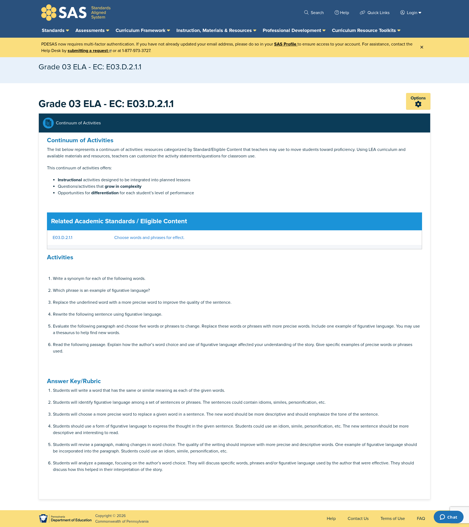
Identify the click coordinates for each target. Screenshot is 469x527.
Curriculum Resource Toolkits (364, 30)
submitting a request (88, 50)
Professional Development (292, 30)
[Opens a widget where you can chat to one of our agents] (448, 517)
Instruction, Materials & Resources (214, 30)
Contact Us (358, 518)
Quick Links (377, 12)
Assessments (90, 30)
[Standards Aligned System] (75, 12)
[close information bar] (422, 47)
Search (317, 12)
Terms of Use (393, 518)
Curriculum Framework (141, 30)
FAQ (421, 518)
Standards (54, 30)
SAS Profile (285, 44)
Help (344, 12)
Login (412, 12)
